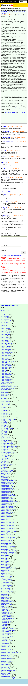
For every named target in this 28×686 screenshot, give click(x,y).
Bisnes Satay (4, 368)
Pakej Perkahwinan (6, 474)
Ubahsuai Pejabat (5, 664)
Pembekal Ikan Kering (6, 488)
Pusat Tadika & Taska (6, 604)
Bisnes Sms (4, 370)
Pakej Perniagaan (5, 310)
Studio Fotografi (5, 631)
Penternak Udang (5, 566)
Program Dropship (5, 593)
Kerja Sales (4, 434)
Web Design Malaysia (6, 675)
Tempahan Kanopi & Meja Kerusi (9, 652)
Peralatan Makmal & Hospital (8, 567)
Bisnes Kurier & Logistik (7, 352)
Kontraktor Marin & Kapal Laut (9, 446)
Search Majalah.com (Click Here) (9, 305)
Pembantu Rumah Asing (7, 482)
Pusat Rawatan (5, 603)
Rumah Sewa (4, 610)
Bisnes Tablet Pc (5, 376)
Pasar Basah (4, 477)
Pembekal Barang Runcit (7, 483)
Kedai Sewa (4, 422)
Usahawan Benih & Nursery (8, 670)
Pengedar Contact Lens (7, 548)
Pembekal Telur (5, 504)
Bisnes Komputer (5, 350)
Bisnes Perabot (5, 359)
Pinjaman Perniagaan (6, 585)
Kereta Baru (4, 425)
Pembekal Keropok (6, 492)
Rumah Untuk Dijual (6, 612)
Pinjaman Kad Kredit (6, 581)
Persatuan (3, 309)
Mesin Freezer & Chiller (7, 464)
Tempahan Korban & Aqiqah (8, 657)
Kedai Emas (4, 410)
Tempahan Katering (6, 654)
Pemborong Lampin (6, 519)
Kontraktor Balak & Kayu (7, 443)
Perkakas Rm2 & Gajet (7, 576)
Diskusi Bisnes (22, 112)
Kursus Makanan (5, 457)
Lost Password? (18, 255)
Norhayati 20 (6, 131)
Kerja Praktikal (4, 433)
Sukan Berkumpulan (6, 640)
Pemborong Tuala (5, 533)
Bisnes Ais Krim (5, 325)
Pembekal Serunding (6, 503)
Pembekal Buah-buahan (7, 486)
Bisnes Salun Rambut (6, 365)
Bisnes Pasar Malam (6, 355)
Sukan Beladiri (4, 639)
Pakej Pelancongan (6, 473)
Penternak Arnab (5, 557)
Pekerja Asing (4, 479)
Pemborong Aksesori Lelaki (8, 506)
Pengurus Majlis (5, 555)
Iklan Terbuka (4, 398)
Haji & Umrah (4, 392)
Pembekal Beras (5, 485)
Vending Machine (5, 673)
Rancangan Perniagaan (7, 607)
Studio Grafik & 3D (6, 633)
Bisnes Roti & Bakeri (6, 364)
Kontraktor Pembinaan (7, 451)
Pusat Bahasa (4, 594)
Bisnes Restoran (5, 362)
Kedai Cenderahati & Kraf (7, 409)
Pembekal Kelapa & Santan (8, 489)
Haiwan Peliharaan (6, 391)
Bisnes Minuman (5, 353)
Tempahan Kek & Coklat (7, 655)
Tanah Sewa (4, 645)
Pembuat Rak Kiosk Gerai (7, 539)
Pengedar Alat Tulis (6, 543)
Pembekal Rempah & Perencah (9, 501)
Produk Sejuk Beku (6, 589)
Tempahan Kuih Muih (6, 658)
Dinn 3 (4, 157)
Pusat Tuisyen (4, 606)
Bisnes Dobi (4, 336)
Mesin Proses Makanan (7, 468)
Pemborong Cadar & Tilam (8, 515)
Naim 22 (5, 202)
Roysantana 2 (6, 137)
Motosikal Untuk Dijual (7, 471)
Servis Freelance (5, 613)
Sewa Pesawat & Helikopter (8, 628)
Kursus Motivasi (5, 458)
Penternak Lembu (5, 564)
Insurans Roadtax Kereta (7, 406)
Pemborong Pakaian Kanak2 (8, 524)
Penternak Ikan (5, 561)
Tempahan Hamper (6, 649)
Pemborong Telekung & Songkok (10, 530)
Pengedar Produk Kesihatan (8, 554)
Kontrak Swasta (5, 440)
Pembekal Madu (5, 497)
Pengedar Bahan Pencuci (7, 545)
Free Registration (8, 255)
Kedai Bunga (4, 407)
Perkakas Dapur (5, 573)
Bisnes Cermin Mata (6, 331)
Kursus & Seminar (5, 454)
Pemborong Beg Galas (7, 510)
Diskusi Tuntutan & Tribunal (8, 386)
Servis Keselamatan (6, 615)
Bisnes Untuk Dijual (6, 379)
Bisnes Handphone (6, 340)
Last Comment (19, 14)
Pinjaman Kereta (5, 582)
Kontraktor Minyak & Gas (7, 448)
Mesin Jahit (4, 467)
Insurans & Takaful (6, 404)
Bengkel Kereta (5, 319)
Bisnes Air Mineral (5, 324)
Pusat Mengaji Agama (6, 600)
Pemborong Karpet (6, 516)
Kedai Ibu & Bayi (5, 415)
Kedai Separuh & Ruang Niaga (9, 421)
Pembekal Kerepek (6, 491)
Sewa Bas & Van (5, 622)
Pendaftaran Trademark (7, 542)
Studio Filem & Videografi (8, 630)
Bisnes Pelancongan (6, 356)
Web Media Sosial (5, 676)
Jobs (11, 1)
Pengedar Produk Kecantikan (8, 552)
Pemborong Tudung (6, 534)
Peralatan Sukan (5, 570)
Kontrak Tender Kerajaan (7, 442)
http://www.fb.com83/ (7, 191)
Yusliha (4, 126)
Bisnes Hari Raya (5, 341)
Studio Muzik (4, 637)
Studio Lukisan (5, 634)
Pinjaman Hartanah (6, 579)
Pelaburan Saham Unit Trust (8, 480)
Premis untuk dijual (6, 587)
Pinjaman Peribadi (5, 583)
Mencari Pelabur (5, 461)
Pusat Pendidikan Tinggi (7, 601)
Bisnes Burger (4, 330)
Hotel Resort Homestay (11, 112)
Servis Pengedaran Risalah (8, 618)
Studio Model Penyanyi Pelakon (9, 636)
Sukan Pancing (5, 643)
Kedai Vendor (4, 424)
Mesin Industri (4, 465)
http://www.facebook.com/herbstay (10, 108)
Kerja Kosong (4, 431)
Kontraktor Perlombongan (8, 452)
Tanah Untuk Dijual (6, 646)
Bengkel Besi (4, 318)
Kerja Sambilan (5, 436)
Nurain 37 (6, 194)
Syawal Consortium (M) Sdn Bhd (13, 12)
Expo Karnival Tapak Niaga (8, 388)
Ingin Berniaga (5, 403)
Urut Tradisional (5, 667)
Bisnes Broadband (5, 328)
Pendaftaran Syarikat (6, 540)
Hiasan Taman (4, 395)
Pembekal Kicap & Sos (7, 494)
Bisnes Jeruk (4, 347)
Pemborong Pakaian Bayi (7, 522)
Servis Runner (4, 619)
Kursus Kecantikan (6, 455)
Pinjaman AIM (4, 578)
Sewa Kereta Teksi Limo (7, 625)
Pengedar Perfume (5, 549)
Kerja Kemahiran (5, 430)
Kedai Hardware (5, 413)
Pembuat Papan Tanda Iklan (8, 536)
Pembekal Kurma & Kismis (8, 495)
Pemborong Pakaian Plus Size (8, 527)
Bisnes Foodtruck (5, 338)
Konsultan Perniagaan (6, 312)
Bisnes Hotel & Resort (6, 343)
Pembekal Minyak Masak (7, 500)
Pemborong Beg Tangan (7, 512)
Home (2, 1)
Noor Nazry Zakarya (7, 142)
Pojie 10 (5, 208)
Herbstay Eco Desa (6, 12)
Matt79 (4, 151)
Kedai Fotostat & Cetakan (7, 412)
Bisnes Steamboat (5, 373)
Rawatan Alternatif (6, 609)
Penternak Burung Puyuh (7, 560)
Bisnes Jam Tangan (6, 346)
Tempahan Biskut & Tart (7, 648)
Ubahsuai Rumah (5, 666)
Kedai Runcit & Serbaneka (8, 419)
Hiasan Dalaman (5, 394)
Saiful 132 (6, 215)
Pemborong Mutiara (6, 521)
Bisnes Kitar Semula (6, 349)
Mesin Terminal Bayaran (7, 470)
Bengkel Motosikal (6, 321)
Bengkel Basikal (5, 316)
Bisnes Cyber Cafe (5, 334)
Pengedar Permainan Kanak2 (8, 551)
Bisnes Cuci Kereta (5, 333)
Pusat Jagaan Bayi (5, 595)
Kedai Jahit (3, 416)
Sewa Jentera (4, 624)
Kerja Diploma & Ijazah (7, 428)
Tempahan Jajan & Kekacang (8, 651)
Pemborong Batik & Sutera (8, 509)
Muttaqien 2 (5, 178)
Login (14, 1)
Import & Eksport (5, 401)
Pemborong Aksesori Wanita (8, 507)
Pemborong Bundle (6, 513)
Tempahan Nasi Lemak (7, 661)
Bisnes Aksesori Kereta (7, 327)
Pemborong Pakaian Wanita (8, 528)
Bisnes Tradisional (5, 377)
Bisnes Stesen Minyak (6, 374)
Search (7, 1)
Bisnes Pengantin (5, 358)
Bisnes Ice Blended (6, 344)
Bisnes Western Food (6, 382)
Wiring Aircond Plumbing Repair (9, 678)
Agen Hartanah (5, 315)
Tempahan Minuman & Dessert (9, 660)
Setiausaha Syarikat (6, 621)
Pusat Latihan (4, 597)
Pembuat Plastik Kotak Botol (8, 537)
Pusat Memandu (5, 598)
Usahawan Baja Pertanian (7, 669)
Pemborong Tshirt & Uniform (8, 531)
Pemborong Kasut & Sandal (8, 518)
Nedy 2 (4, 169)
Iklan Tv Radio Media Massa (8, 400)
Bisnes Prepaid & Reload (7, 361)
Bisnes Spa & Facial (6, 371)
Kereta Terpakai (5, 427)
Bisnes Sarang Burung (6, 367)
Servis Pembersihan (6, 616)
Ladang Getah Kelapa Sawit (8, 460)
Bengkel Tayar (4, 322)
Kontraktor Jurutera (6, 445)
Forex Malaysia (5, 389)
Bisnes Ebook (4, 337)
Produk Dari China (5, 588)
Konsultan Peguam (6, 437)
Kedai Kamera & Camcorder (8, 418)
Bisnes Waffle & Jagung (7, 380)
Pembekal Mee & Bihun (7, 498)
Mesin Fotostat (5, 463)
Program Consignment (7, 591)
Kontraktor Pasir (5, 449)
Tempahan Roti (5, 663)
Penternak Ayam (5, 558)
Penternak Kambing (6, 563)
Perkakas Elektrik (5, 575)
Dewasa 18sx (4, 383)
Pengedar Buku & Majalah (8, 546)
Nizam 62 (4, 163)
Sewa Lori (3, 627)
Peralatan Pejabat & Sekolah (8, 569)
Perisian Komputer (5, 572)
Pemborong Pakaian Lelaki (8, 525)
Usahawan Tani (5, 672)
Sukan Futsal (4, 642)
